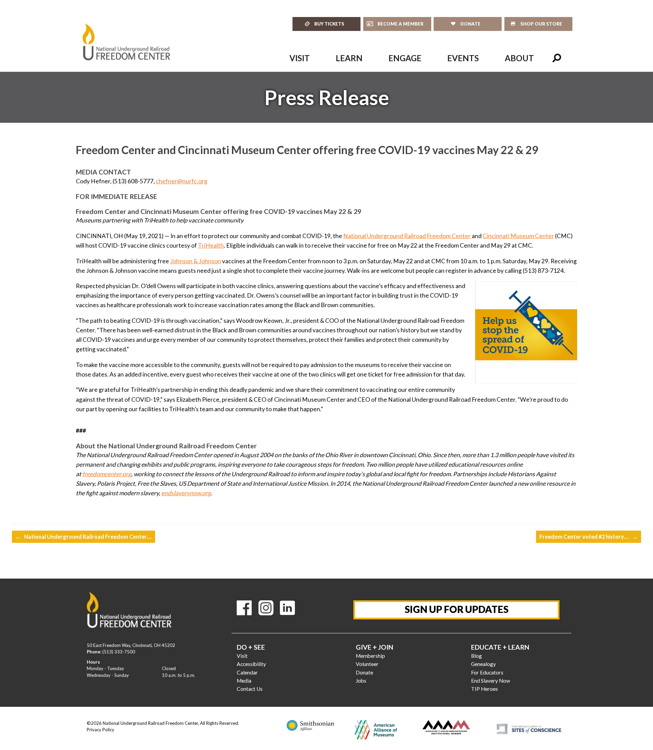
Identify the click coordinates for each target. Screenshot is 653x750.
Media (244, 681)
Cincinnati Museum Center (518, 235)
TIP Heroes (484, 689)
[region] (326, 97)
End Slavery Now (490, 681)
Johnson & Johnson (195, 261)
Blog (476, 656)
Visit (242, 656)
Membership (370, 656)
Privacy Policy (100, 729)
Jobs (361, 681)
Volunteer (367, 664)
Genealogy (483, 664)
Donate (364, 672)
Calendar (247, 672)
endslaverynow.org (186, 493)
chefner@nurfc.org (181, 181)
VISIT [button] (299, 58)
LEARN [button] (349, 58)
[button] (557, 58)
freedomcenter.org (106, 474)
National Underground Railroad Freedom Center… (83, 536)
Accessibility (251, 664)
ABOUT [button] (519, 58)
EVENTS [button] (463, 58)
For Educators (487, 672)
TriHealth (211, 245)
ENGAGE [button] (404, 58)
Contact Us (250, 689)
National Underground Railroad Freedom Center (407, 235)
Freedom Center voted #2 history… (588, 536)
